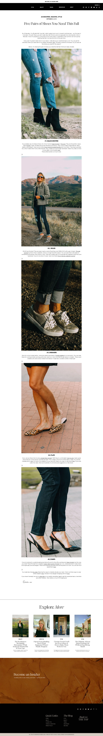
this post (63, 144)
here (59, 150)
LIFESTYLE (41, 639)
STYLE (60, 17)
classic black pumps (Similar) (51, 564)
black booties (55, 144)
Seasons (54, 17)
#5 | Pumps (51, 559)
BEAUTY (20, 639)
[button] (51, 7)
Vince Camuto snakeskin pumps (66, 256)
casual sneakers (60, 355)
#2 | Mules (51, 248)
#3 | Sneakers (51, 352)
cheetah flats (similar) (46, 458)
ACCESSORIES (45, 17)
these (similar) (70, 562)
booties (29, 145)
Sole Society (70, 458)
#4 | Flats (51, 455)
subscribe (42, 576)
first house (54, 734)
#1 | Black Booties (51, 141)
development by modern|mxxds (66, 734)
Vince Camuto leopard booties (52, 147)
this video (35, 572)
